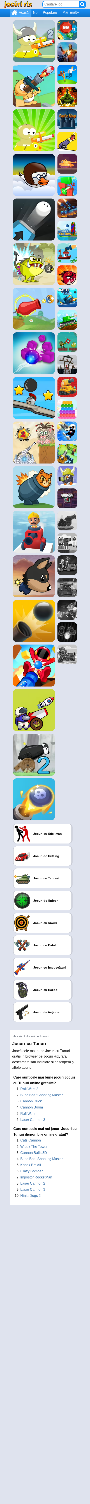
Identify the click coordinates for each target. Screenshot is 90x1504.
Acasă (24, 12)
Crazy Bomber (31, 1171)
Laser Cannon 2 (32, 1183)
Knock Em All (30, 1165)
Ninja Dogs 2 (30, 1195)
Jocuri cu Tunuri (37, 1036)
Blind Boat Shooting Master (41, 1095)
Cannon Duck (31, 1101)
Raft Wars (27, 1113)
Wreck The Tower (33, 1146)
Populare (50, 12)
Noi (35, 12)
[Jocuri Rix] (18, 4)
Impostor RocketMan (36, 1177)
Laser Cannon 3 (32, 1120)
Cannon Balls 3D (33, 1153)
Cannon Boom (31, 1107)
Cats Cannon (30, 1140)
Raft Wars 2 (29, 1089)
